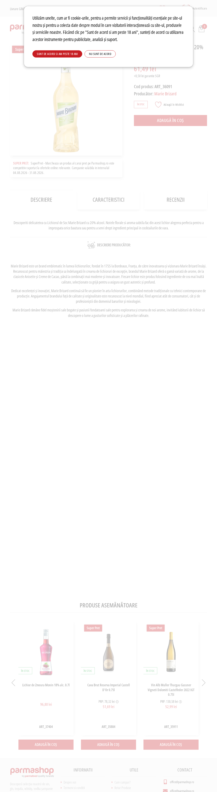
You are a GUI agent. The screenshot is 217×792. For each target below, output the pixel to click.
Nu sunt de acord (100, 54)
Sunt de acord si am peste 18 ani (57, 54)
